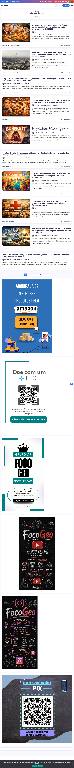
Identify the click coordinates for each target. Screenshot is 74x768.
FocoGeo (4, 5)
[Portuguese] (70, 2)
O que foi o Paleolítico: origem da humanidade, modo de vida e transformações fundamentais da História (35, 256)
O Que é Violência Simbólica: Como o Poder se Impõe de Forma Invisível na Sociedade (51, 101)
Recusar (40, 765)
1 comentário (45, 32)
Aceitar (34, 765)
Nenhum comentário (17, 83)
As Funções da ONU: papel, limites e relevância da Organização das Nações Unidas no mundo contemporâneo (51, 231)
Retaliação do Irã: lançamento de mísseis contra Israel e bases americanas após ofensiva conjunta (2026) (49, 27)
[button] (56, 5)
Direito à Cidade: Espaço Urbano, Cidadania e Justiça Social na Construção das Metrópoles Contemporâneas (35, 154)
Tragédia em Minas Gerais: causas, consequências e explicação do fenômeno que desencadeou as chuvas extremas (36, 80)
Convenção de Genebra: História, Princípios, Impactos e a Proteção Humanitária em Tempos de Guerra (50, 203)
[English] (68, 2)
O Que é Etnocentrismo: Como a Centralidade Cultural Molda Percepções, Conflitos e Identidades (51, 176)
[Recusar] (72, 764)
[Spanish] (72, 2)
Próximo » (46, 275)
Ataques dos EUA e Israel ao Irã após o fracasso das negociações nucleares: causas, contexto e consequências (51, 55)
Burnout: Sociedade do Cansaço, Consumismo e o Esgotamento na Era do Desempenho (51, 129)
